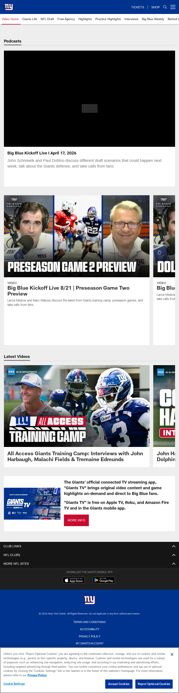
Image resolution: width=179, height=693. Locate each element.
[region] (89, 670)
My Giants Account (89, 643)
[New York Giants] (89, 600)
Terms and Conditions (89, 621)
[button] (90, 108)
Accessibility (89, 628)
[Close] (172, 654)
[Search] (165, 7)
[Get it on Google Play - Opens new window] (104, 582)
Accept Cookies (118, 684)
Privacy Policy (89, 636)
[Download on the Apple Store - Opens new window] (74, 580)
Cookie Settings (14, 684)
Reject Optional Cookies (154, 684)
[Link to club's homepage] (8, 5)
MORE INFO (76, 520)
